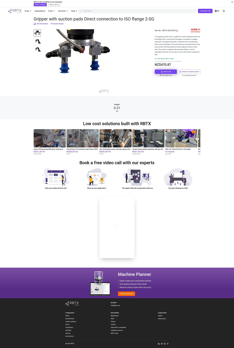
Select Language (40, 4)
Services (62, 11)
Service (67, 333)
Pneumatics (69, 327)
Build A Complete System (190, 72)
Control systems (70, 321)
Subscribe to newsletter (118, 327)
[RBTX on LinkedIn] (159, 343)
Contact (113, 324)
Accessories (69, 336)
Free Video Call (205, 11)
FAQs (112, 319)
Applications (40, 11)
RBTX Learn (114, 333)
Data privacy (162, 319)
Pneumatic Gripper (57, 24)
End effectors (69, 319)
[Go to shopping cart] (223, 11)
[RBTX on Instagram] (165, 343)
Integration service (117, 330)
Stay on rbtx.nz (54, 4)
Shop (27, 11)
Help (73, 11)
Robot (67, 316)
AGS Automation (42, 24)
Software (68, 330)
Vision (67, 324)
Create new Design (126, 294)
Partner (113, 321)
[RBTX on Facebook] (168, 343)
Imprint (160, 316)
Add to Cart (167, 72)
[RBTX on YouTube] (162, 343)
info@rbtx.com (115, 305)
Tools (50, 11)
